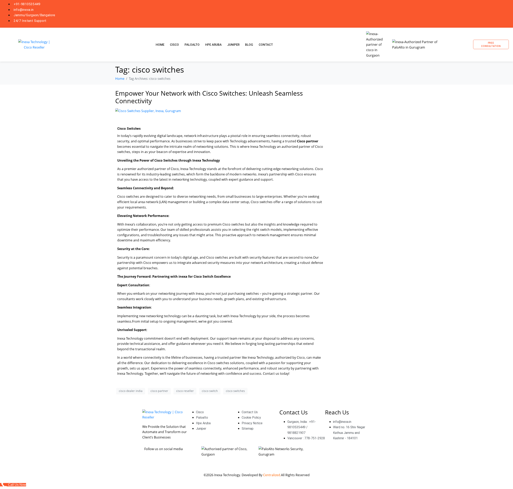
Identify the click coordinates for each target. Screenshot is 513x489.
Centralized (271, 475)
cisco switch (210, 391)
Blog (249, 45)
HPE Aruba (213, 45)
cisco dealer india (130, 391)
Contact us (271, 373)
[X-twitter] (503, 14)
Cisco (174, 45)
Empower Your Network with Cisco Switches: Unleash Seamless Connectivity (209, 97)
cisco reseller (185, 391)
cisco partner (159, 391)
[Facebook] (460, 14)
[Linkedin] (489, 14)
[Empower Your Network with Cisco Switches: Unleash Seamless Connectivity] (148, 110)
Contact (266, 45)
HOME (160, 45)
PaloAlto (192, 45)
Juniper (233, 45)
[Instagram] (475, 14)
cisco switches (235, 391)
